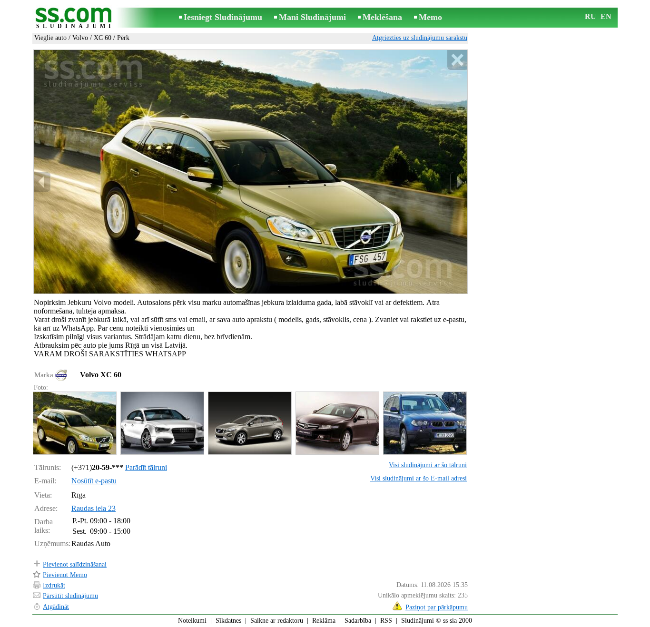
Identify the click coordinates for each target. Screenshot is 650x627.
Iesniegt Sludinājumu (223, 17)
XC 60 (102, 37)
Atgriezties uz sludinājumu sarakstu (419, 37)
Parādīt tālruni (146, 467)
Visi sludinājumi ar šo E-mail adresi (418, 478)
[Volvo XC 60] (74, 423)
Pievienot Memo (65, 574)
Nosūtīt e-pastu (94, 481)
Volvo (80, 37)
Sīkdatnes (228, 620)
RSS (386, 620)
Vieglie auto (50, 37)
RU (590, 16)
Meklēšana (382, 17)
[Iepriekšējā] (42, 182)
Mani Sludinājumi (312, 17)
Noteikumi (192, 620)
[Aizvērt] (457, 60)
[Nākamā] (458, 182)
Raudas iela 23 (93, 508)
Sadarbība (358, 620)
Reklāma (323, 620)
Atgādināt (56, 606)
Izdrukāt (54, 585)
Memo (430, 17)
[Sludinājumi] (75, 18)
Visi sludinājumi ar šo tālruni (428, 465)
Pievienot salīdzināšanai (75, 564)
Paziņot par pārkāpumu (436, 607)
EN (606, 16)
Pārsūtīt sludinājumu (70, 595)
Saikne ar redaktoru (276, 620)
